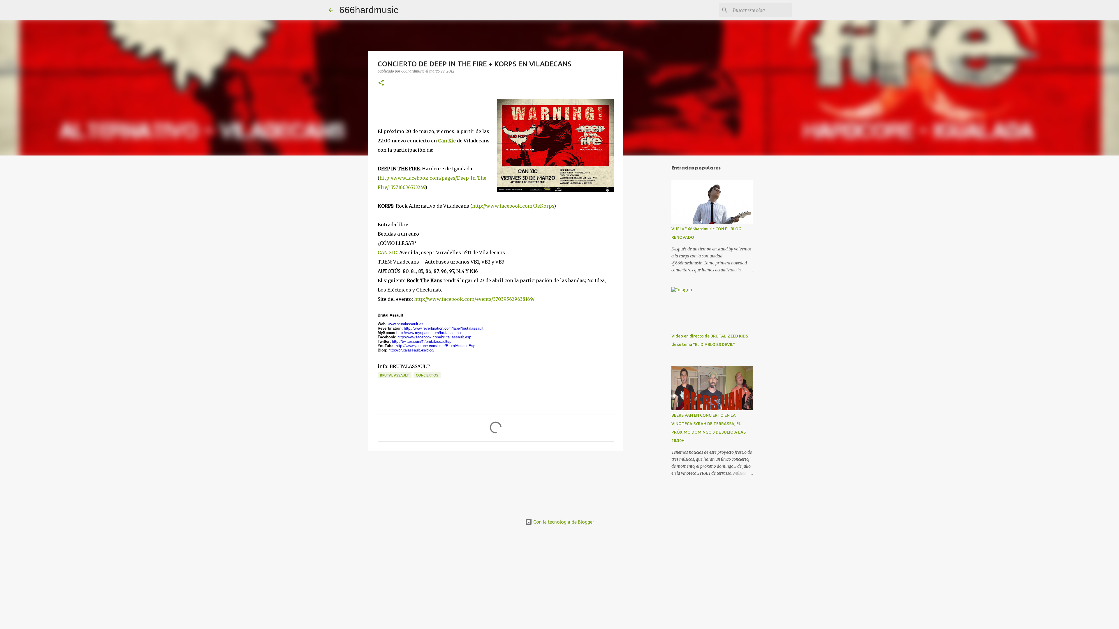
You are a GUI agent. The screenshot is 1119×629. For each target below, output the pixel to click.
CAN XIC (387, 252)
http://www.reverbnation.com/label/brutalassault (443, 328)
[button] (381, 83)
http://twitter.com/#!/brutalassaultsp (421, 341)
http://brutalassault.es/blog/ (411, 350)
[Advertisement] (652, 251)
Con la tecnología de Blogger (563, 521)
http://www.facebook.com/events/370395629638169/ (474, 299)
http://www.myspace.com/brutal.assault (429, 333)
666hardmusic (368, 10)
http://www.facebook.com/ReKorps (513, 206)
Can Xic (447, 141)
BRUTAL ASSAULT (394, 375)
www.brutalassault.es (405, 324)
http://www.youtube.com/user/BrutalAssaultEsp (435, 346)
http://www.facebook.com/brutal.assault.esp (434, 337)
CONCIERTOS (427, 375)
